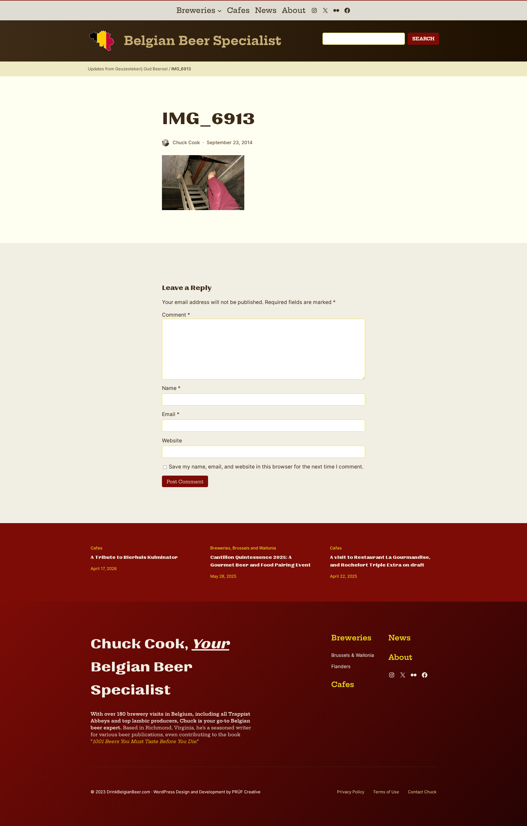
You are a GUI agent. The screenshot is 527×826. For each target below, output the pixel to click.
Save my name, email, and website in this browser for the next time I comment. (266, 467)
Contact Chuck (422, 791)
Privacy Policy (350, 791)
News (399, 637)
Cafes (96, 548)
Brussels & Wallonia (352, 655)
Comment (176, 315)
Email (171, 414)
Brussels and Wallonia (254, 548)
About (400, 657)
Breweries (220, 548)
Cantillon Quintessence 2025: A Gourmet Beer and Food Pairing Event (260, 561)
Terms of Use (386, 791)
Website (172, 440)
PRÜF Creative (246, 791)
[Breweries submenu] (219, 10)
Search (423, 38)
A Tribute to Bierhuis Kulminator (134, 557)
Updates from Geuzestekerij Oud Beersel (128, 68)
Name (171, 388)
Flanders (341, 666)
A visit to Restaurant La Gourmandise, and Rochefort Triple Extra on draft (380, 561)
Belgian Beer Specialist (202, 40)
